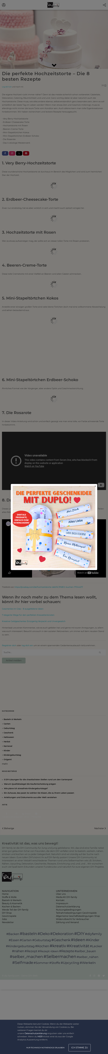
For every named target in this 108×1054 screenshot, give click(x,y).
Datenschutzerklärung (36, 1033)
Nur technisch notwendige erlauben (45, 1048)
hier (40, 1036)
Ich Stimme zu (79, 1047)
